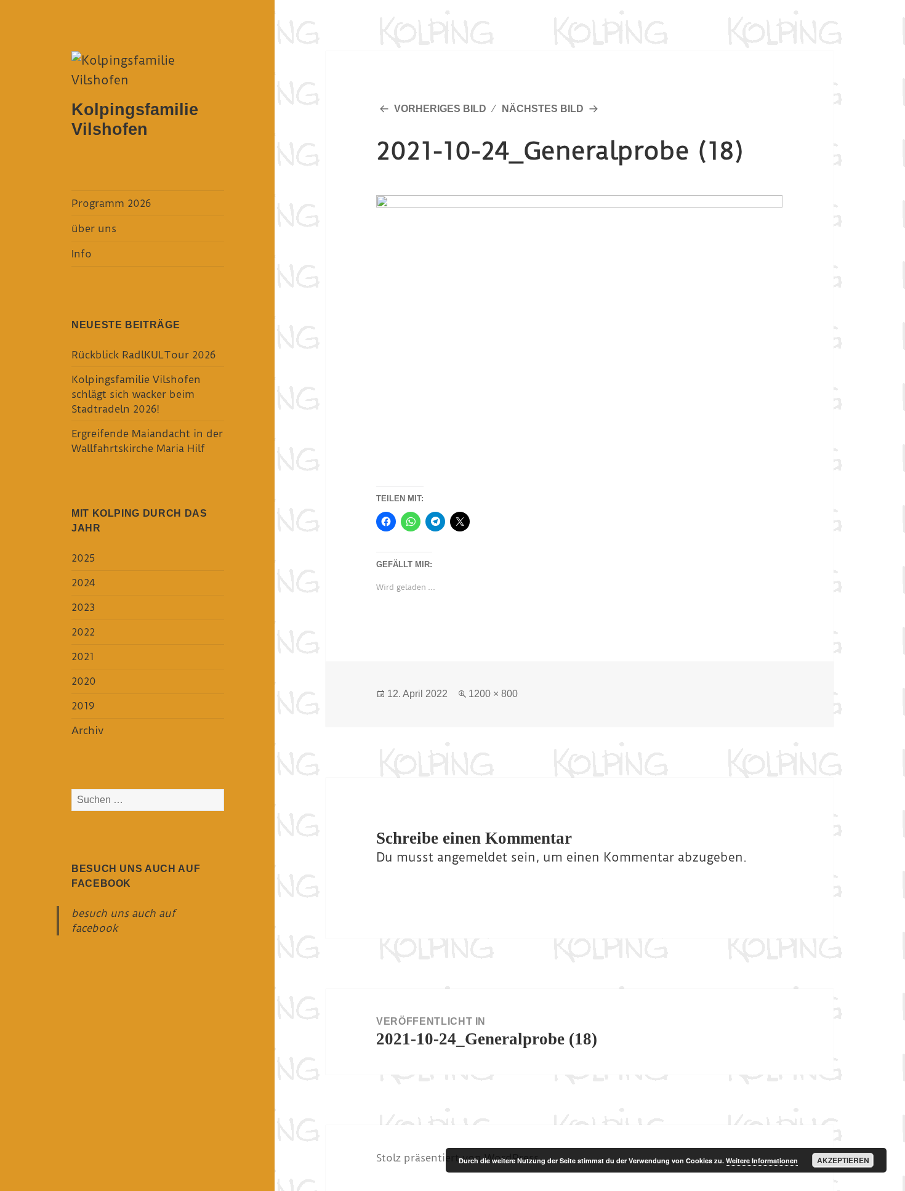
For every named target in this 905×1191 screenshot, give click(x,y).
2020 (83, 681)
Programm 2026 (111, 203)
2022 (83, 632)
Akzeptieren (843, 1160)
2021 (82, 656)
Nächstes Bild (543, 108)
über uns (93, 228)
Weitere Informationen (762, 1160)
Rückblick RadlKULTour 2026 (143, 355)
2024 (83, 582)
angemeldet (472, 857)
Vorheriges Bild (440, 108)
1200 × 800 (493, 693)
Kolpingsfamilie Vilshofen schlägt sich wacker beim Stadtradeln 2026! (136, 394)
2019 (82, 706)
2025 (83, 558)
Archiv (87, 730)
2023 (83, 607)
